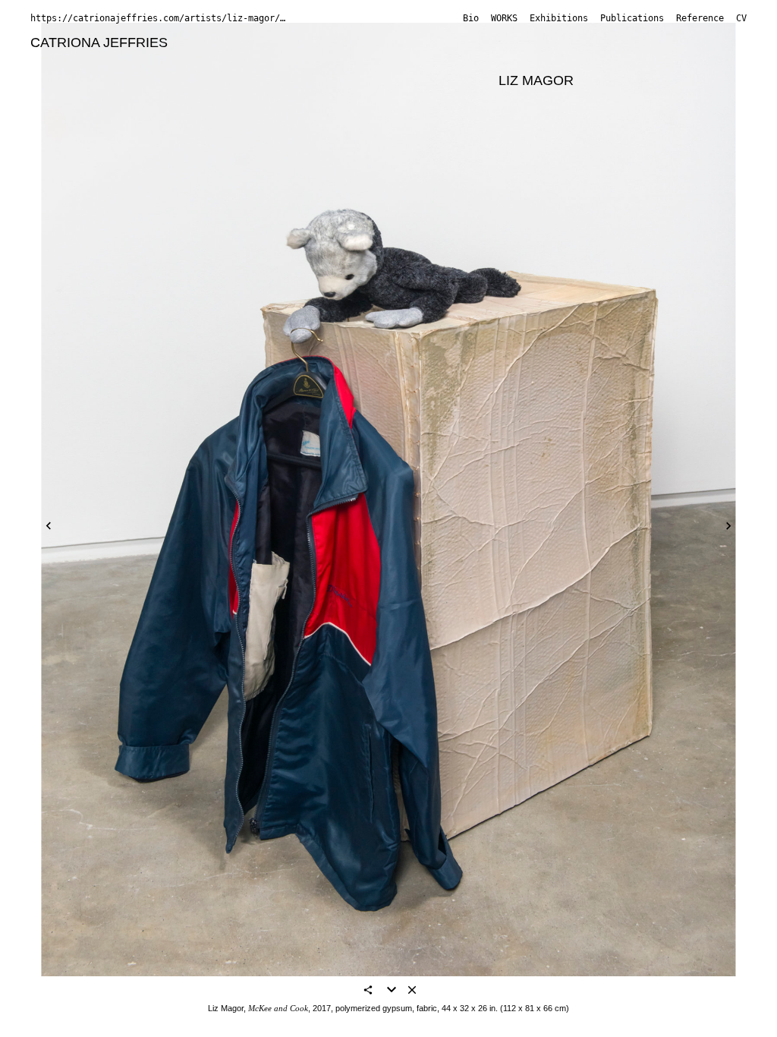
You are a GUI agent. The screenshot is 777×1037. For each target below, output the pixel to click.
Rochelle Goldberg (303, 61)
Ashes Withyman (164, 119)
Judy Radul (268, 100)
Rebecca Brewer (647, 42)
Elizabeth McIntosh (643, 80)
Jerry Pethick (182, 100)
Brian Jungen (539, 61)
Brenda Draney (76, 61)
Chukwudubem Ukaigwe (604, 100)
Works (504, 18)
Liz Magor (536, 80)
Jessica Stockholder (375, 100)
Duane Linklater (185, 80)
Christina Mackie (435, 80)
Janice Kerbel (632, 61)
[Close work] (412, 991)
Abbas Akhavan (227, 42)
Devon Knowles (77, 80)
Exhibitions (559, 18)
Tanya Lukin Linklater (309, 80)
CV (741, 18)
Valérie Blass (326, 42)
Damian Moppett (80, 100)
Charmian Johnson (429, 61)
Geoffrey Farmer (184, 61)
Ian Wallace (65, 119)
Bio (471, 18)
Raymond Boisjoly (432, 42)
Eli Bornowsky (542, 42)
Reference (700, 18)
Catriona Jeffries (99, 42)
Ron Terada (483, 100)
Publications (632, 18)
